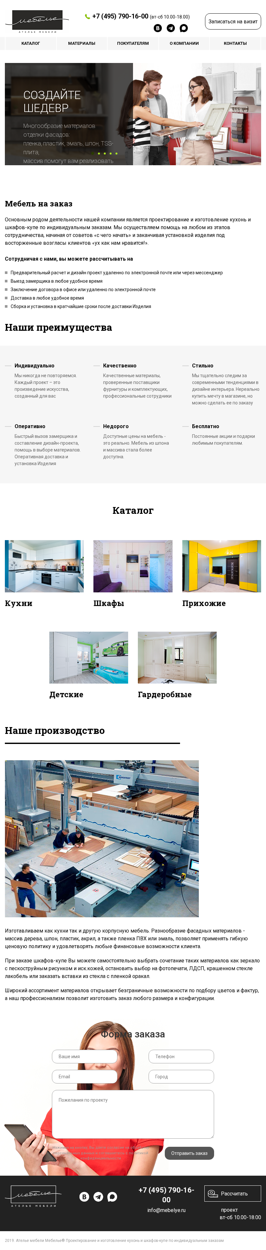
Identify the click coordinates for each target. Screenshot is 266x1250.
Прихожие (204, 603)
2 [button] (99, 154)
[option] (133, 114)
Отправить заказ (189, 1153)
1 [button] (92, 153)
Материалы (81, 43)
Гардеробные (165, 694)
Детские (66, 694)
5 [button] (116, 154)
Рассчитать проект (234, 1196)
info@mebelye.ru (166, 1210)
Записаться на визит (233, 22)
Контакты (235, 43)
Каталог (30, 43)
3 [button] (105, 154)
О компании (184, 43)
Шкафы (108, 603)
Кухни (18, 603)
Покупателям (133, 43)
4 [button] (111, 154)
